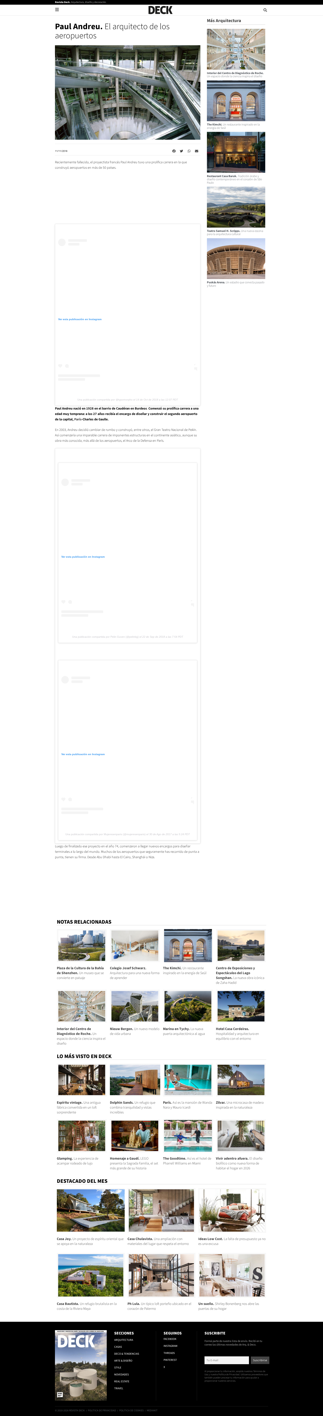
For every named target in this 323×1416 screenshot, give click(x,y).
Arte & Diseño (123, 1361)
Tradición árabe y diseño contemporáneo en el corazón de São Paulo (234, 179)
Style (117, 1368)
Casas (118, 1347)
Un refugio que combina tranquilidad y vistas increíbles (132, 1107)
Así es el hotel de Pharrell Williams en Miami (187, 1161)
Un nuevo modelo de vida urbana (134, 1031)
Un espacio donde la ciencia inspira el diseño (235, 75)
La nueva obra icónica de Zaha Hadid (240, 975)
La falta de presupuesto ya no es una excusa (232, 1241)
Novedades (121, 1375)
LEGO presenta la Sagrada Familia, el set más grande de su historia (134, 1163)
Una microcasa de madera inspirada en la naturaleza (240, 1105)
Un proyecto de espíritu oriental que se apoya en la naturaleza (90, 1241)
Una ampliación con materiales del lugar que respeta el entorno (158, 1241)
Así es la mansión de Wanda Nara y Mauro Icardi (187, 1105)
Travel (118, 1388)
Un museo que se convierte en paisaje (80, 973)
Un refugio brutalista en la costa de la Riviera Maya (87, 1306)
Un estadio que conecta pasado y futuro (235, 284)
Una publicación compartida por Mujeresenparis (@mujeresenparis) (105, 834)
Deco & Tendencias (126, 1354)
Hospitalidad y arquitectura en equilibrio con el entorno (237, 1033)
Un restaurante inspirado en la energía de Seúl (233, 126)
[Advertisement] (128, 198)
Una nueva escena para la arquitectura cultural (235, 232)
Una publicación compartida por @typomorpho (105, 399)
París (77, 419)
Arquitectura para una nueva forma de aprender (134, 973)
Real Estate (121, 1381)
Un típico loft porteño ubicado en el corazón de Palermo (159, 1306)
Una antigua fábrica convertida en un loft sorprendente (79, 1107)
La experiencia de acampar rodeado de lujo (77, 1161)
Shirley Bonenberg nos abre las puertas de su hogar (228, 1306)
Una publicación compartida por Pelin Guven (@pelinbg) (105, 636)
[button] (265, 10)
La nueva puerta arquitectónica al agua (184, 1031)
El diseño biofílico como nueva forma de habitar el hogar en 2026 (239, 1163)
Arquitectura (123, 1340)
